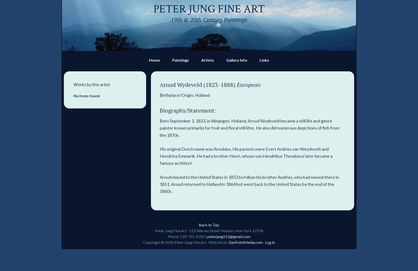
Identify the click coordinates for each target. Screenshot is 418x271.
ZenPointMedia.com (246, 242)
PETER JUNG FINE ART (209, 9)
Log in (270, 242)
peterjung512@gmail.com (228, 236)
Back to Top (209, 224)
